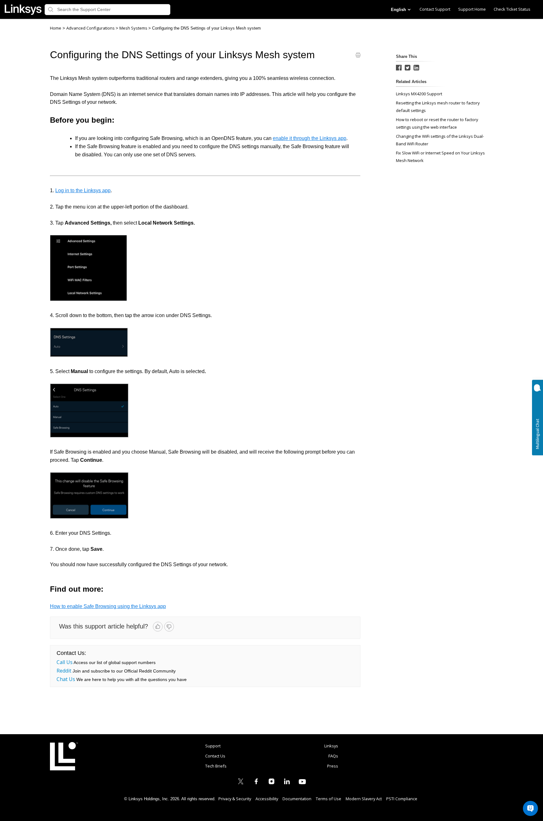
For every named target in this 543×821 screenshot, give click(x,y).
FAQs (333, 756)
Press (332, 766)
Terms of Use (328, 798)
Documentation (296, 798)
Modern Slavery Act (364, 798)
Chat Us (66, 679)
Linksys (64, 756)
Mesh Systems (133, 28)
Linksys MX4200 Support (419, 94)
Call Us (65, 662)
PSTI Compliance (401, 798)
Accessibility (266, 798)
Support (213, 746)
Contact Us (215, 756)
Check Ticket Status (512, 9)
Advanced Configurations (91, 28)
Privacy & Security (234, 798)
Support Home (472, 9)
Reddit (64, 670)
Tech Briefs (216, 766)
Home (55, 28)
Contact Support (435, 9)
